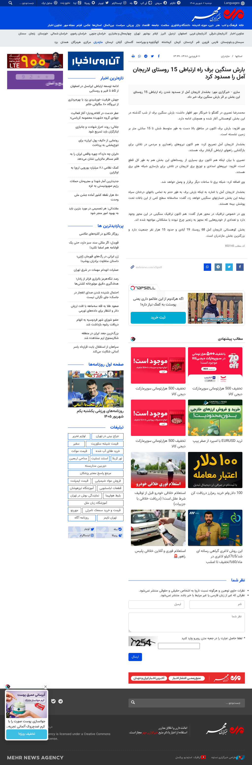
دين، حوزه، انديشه (203, 25)
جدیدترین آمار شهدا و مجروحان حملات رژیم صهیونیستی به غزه (94, 183)
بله (131, 3)
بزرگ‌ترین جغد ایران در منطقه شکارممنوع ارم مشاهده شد (100, 336)
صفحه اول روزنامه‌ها (106, 364)
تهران (137, 33)
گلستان (129, 42)
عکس (87, 25)
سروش (159, 3)
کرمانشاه (167, 42)
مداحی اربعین (78, 458)
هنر (218, 25)
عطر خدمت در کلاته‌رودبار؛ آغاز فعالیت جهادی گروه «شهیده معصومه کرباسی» (94, 115)
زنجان (32, 33)
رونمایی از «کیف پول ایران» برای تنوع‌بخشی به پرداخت (99, 143)
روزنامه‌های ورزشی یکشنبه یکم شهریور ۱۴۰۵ (100, 414)
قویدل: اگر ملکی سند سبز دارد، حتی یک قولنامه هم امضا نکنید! (94, 245)
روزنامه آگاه (82, 517)
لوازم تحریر (79, 436)
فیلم (79, 25)
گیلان (119, 42)
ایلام (155, 33)
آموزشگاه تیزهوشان (82, 488)
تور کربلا (117, 458)
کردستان (188, 42)
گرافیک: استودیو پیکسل (188, 757)
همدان (64, 42)
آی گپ (144, 3)
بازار (138, 25)
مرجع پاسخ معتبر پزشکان (95, 473)
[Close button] (45, 686)
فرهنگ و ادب (229, 25)
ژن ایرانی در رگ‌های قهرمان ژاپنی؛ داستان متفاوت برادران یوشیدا (98, 259)
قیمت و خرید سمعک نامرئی (103, 510)
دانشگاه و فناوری (180, 25)
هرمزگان (76, 42)
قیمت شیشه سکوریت (104, 443)
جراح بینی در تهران (107, 436)
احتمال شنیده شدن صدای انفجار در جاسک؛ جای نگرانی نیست (96, 295)
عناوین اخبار (237, 33)
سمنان (22, 33)
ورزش (130, 25)
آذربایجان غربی (198, 33)
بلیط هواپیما (113, 495)
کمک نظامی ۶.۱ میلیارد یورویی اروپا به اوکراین (95, 170)
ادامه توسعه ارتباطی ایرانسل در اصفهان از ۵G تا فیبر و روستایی (94, 88)
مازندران (98, 42)
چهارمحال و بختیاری (120, 33)
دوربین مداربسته (95, 465)
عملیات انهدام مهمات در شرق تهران (96, 270)
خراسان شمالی (59, 33)
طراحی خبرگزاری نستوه (223, 757)
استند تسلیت (99, 458)
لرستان (109, 42)
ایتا (75, 3)
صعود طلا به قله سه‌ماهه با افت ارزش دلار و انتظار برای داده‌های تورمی (95, 308)
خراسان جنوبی (97, 33)
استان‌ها (97, 25)
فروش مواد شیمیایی (108, 480)
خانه (241, 25)
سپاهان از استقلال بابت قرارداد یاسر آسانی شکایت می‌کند (96, 349)
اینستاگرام (117, 3)
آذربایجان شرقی (218, 33)
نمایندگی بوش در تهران (84, 495)
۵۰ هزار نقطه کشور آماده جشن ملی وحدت (96, 197)
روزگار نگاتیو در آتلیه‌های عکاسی (99, 233)
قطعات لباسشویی (110, 488)
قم (197, 42)
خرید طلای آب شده (108, 451)
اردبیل (172, 33)
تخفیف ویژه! (26, 734)
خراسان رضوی (78, 33)
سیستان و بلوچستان (232, 42)
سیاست (120, 25)
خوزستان (43, 33)
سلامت (165, 25)
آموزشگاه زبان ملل (95, 503)
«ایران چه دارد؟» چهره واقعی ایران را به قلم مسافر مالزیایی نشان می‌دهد (94, 156)
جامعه (155, 25)
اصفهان (182, 33)
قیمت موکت (79, 451)
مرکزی (87, 42)
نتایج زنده (66, 3)
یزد (56, 42)
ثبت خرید (158, 318)
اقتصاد (146, 25)
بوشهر (146, 33)
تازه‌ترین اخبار (112, 78)
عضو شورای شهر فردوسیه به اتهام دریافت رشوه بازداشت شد (98, 322)
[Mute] (200, 320)
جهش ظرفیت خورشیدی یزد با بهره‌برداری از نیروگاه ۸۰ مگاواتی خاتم (93, 102)
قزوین (205, 42)
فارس (215, 42)
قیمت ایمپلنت (79, 480)
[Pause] (193, 320)
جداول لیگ (47, 3)
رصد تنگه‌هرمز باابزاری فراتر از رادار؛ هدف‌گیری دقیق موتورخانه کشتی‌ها (97, 281)
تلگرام (173, 3)
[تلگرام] (60, 701)
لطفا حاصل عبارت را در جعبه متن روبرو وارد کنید (213, 638)
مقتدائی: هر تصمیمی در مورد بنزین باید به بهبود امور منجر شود (94, 211)
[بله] (53, 701)
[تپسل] (132, 288)
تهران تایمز (110, 517)
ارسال (135, 656)
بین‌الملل (109, 25)
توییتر (101, 3)
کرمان (177, 42)
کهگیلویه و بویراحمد (147, 42)
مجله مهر (69, 25)
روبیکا (87, 3)
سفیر (76, 443)
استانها (238, 56)
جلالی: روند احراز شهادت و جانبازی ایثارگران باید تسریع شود (97, 129)
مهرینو (74, 510)
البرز (163, 33)
